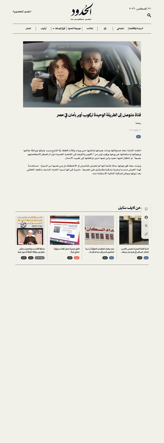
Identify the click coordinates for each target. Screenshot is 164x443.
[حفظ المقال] (146, 209)
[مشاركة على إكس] (146, 225)
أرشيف (43, 28)
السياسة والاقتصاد (136, 28)
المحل (28, 28)
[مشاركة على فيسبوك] (146, 217)
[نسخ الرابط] (146, 234)
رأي (105, 28)
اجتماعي (120, 28)
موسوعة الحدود (74, 28)
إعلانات (89, 28)
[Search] (149, 15)
